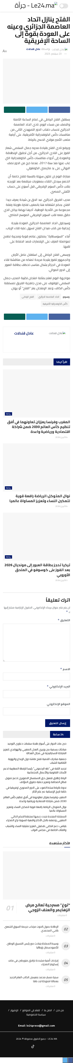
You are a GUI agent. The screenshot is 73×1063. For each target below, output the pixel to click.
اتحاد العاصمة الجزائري (48, 296)
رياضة (8, 414)
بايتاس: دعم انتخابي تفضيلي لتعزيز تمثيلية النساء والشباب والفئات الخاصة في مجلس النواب (35, 827)
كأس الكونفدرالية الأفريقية (55, 304)
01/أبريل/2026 (61, 580)
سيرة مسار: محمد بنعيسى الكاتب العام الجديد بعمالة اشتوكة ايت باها (34, 979)
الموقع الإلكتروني (58, 704)
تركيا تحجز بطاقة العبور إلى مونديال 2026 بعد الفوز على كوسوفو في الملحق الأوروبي (37, 570)
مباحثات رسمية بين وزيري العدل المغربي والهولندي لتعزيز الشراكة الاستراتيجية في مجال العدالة (34, 751)
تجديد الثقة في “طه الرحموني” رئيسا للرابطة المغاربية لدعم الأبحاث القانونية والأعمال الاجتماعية (34, 770)
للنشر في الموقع (31, 1010)
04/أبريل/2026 (61, 437)
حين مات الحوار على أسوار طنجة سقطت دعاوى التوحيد (36, 743)
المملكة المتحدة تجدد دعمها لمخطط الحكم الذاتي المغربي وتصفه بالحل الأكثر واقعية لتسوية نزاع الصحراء (36, 818)
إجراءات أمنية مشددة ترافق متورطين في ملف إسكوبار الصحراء (33, 962)
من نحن (60, 1010)
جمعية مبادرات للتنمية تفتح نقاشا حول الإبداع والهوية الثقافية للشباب (37, 760)
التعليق (64, 620)
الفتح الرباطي (28, 296)
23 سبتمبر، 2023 (53, 53)
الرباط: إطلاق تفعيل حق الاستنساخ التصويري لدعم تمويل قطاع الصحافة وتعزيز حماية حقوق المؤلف (35, 780)
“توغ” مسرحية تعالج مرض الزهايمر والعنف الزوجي (48, 907)
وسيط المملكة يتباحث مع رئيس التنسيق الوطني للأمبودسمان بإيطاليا (32, 945)
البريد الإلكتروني (58, 686)
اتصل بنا (48, 1010)
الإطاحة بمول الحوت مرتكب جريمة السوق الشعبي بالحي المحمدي (31, 928)
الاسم (65, 669)
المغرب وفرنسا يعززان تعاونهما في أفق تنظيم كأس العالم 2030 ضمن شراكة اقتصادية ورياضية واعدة (38, 427)
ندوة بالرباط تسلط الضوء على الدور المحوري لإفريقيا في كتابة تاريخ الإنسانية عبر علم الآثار (36, 789)
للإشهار (14, 1010)
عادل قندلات (33, 49)
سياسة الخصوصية (36, 1014)
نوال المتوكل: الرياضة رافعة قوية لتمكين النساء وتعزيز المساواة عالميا (39, 498)
